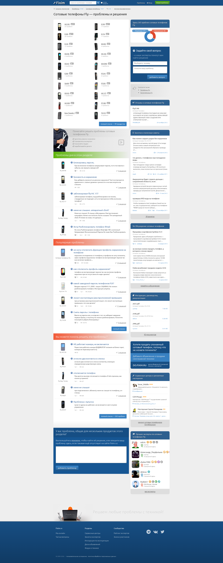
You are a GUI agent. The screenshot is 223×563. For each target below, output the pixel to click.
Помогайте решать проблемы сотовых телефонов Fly (94, 133)
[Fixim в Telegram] (148, 531)
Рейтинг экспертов (121, 533)
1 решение (122, 187)
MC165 (103, 54)
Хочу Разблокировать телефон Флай (92, 226)
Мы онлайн (60, 533)
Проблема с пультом (84, 401)
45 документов (150, 334)
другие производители (122, 9)
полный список (119, 329)
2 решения (122, 204)
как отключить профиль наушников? (92, 269)
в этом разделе (105, 2)
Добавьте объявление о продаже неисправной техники (149, 357)
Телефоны (75, 9)
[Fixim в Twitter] (162, 531)
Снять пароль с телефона (86, 312)
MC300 (67, 103)
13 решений (121, 263)
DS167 (67, 64)
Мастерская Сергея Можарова (150, 409)
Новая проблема (162, 3)
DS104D (104, 64)
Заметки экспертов (92, 537)
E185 (66, 34)
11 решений (121, 306)
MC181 (67, 24)
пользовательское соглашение (76, 556)
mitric (143, 442)
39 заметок (150, 216)
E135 (66, 44)
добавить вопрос (157, 77)
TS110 (103, 113)
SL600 (67, 83)
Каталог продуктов (62, 9)
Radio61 (144, 481)
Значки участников (121, 537)
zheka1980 (145, 462)
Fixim (60, 2)
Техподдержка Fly (146, 93)
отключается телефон (84, 373)
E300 (66, 73)
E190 (103, 24)
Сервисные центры (92, 533)
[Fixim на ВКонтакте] (155, 531)
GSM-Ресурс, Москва (150, 484)
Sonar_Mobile (143, 384)
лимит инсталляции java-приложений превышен (98, 297)
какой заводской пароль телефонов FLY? (94, 283)
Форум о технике (92, 548)
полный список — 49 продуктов (113, 124)
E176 (103, 34)
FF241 (103, 73)
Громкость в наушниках (85, 177)
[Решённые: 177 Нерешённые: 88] (150, 41)
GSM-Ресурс (137, 397)
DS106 (67, 54)
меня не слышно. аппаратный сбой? (91, 210)
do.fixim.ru (139, 365)
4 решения (122, 277)
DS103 (67, 93)
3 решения (122, 171)
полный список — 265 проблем (113, 416)
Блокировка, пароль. (84, 162)
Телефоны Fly (145, 90)
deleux (143, 472)
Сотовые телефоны (93, 9)
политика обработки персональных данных (102, 556)
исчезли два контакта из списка (89, 358)
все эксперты (150, 491)
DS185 (103, 44)
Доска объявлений (92, 544)
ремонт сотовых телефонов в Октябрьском (150, 423)
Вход (150, 3)
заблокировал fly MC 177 (86, 193)
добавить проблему (67, 468)
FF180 (103, 103)
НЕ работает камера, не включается (91, 344)
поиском (76, 440)
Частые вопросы (62, 537)
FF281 (103, 83)
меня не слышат (82, 387)
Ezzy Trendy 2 (70, 113)
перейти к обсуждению (150, 286)
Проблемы (141, 3)
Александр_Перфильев (151, 452)
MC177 (103, 93)
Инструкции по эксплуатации (97, 540)
